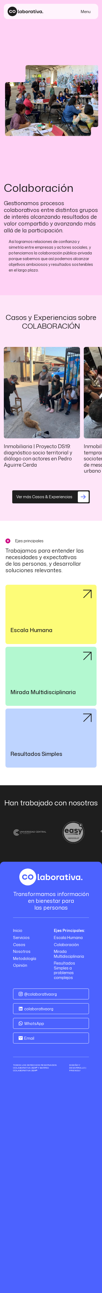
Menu (86, 11)
